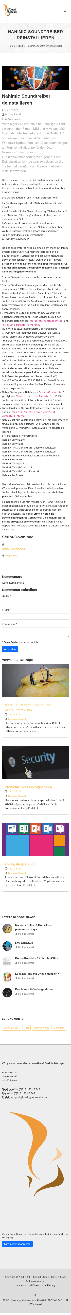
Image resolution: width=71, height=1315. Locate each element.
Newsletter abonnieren (17, 1244)
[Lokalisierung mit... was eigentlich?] (7, 977)
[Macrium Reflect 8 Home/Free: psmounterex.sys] (7, 928)
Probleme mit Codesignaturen (28, 787)
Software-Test (11, 1028)
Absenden (10, 649)
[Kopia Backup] (7, 946)
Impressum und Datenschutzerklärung (35, 1285)
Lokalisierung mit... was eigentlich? (37, 973)
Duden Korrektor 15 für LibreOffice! (37, 958)
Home (11, 46)
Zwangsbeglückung (20, 864)
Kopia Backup (24, 942)
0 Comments (12, 119)
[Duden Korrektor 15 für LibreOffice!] (7, 961)
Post (26, 1028)
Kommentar (9, 624)
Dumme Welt (41, 1028)
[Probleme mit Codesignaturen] (7, 992)
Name (6, 595)
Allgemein (11, 555)
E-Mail (6, 610)
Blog (20, 46)
